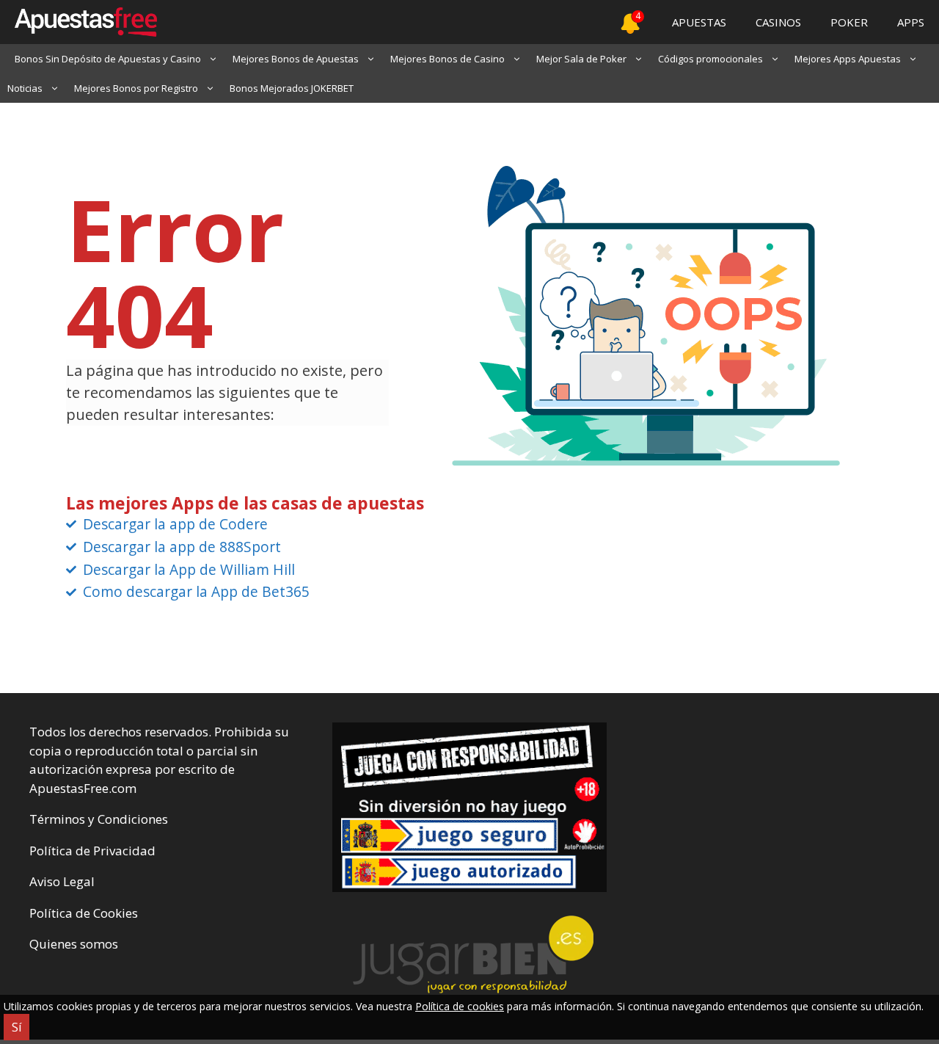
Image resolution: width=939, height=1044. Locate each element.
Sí (16, 1027)
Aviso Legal (62, 881)
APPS (910, 22)
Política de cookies (459, 1006)
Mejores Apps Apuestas (847, 58)
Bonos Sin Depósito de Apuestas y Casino (108, 58)
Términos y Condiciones (98, 819)
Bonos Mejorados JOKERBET (292, 88)
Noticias (25, 88)
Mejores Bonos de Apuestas (296, 58)
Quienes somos (73, 943)
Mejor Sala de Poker (581, 58)
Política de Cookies (83, 913)
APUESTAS (699, 22)
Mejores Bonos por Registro (136, 88)
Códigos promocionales (710, 58)
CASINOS (778, 22)
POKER (849, 22)
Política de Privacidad (92, 850)
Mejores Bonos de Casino (447, 58)
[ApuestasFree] (78, 22)
